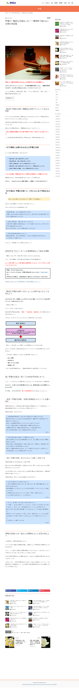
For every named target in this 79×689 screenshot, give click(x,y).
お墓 (56, 91)
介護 (56, 99)
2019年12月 (58, 124)
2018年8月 (58, 155)
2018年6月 (58, 160)
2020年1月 (58, 121)
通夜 (29, 632)
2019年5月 (58, 134)
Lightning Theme (35, 684)
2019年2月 (58, 142)
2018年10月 (58, 150)
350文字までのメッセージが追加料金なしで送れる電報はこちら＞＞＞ (22, 281)
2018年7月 (58, 157)
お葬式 (57, 94)
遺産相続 (57, 110)
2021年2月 (58, 116)
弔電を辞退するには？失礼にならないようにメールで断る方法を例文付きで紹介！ (66, 76)
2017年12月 (58, 173)
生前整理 (57, 105)
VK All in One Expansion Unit (43, 684)
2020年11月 (58, 118)
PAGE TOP (76, 667)
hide (12, 98)
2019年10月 (58, 126)
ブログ (57, 97)
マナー (19, 632)
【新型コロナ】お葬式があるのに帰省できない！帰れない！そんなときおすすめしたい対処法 (66, 23)
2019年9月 (58, 129)
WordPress (28, 684)
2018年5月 (58, 163)
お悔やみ (14, 632)
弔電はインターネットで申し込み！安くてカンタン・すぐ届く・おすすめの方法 (66, 69)
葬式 (26, 632)
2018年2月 (58, 168)
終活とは (57, 107)
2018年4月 (58, 165)
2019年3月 (58, 139)
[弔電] (9, 639)
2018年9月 (58, 152)
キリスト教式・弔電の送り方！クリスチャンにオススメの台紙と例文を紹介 (66, 83)
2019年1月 (58, 144)
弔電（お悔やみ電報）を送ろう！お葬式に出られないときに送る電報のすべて (66, 49)
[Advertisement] (27, 36)
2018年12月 (58, 147)
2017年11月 (58, 176)
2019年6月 (58, 131)
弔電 (13, 631)
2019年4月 (58, 137)
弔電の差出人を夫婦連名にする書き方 (40, 618)
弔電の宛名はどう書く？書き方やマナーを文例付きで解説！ (20, 642)
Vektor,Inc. (51, 684)
